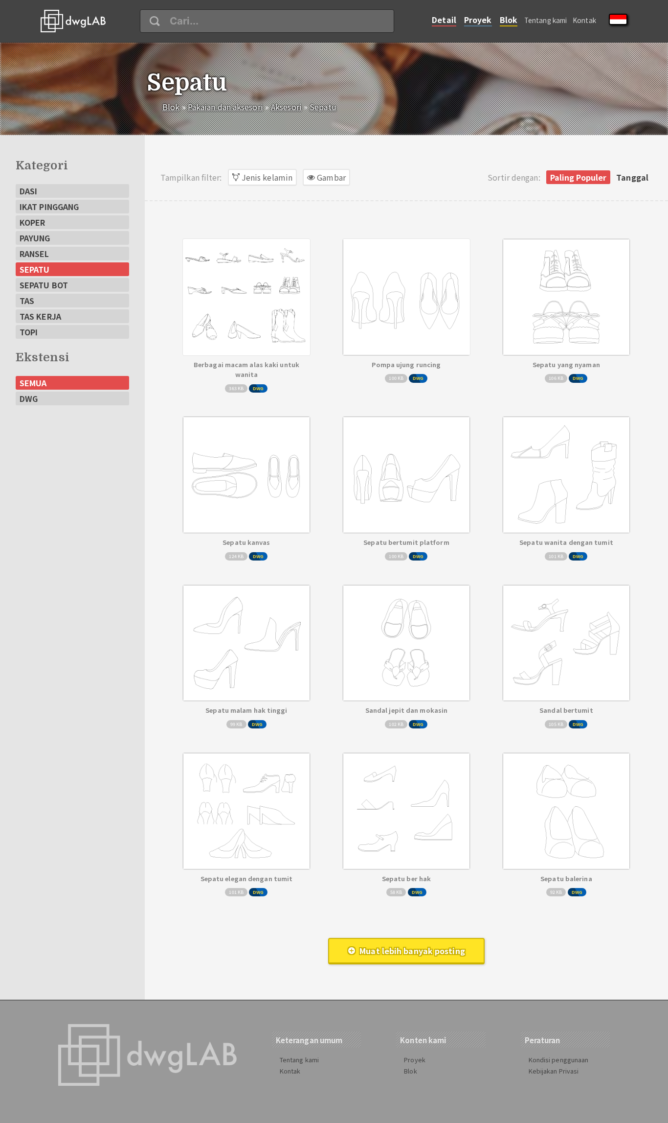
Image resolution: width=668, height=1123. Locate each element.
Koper (32, 222)
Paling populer (578, 177)
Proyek (478, 19)
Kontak (584, 20)
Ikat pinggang (49, 206)
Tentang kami (545, 20)
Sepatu (323, 107)
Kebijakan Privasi (554, 1071)
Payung (35, 238)
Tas (27, 300)
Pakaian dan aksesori (225, 107)
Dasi (28, 191)
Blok (508, 19)
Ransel (34, 253)
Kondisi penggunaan (559, 1059)
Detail (444, 19)
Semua (33, 383)
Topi (29, 332)
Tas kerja (40, 316)
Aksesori (286, 107)
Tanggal (632, 177)
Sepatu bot (44, 285)
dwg (29, 398)
